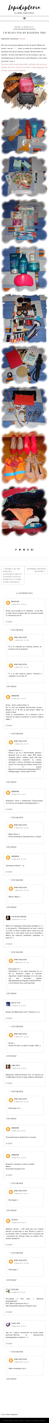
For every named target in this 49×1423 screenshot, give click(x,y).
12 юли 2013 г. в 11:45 (21, 640)
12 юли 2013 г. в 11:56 (21, 962)
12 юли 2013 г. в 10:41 (18, 698)
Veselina (15, 1289)
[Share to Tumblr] (28, 549)
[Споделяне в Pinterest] (24, 549)
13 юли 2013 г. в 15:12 (21, 1102)
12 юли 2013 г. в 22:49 (18, 1157)
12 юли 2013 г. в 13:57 (18, 1005)
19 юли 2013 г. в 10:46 (21, 1263)
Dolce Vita (15, 1003)
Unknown (15, 696)
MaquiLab (15, 601)
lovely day (15, 1323)
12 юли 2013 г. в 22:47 (18, 1131)
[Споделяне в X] (20, 549)
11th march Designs (38, 1420)
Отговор (9, 622)
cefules (14, 1220)
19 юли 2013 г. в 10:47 (21, 1362)
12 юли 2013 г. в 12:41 (21, 667)
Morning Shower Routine (36, 570)
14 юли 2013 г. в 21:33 (18, 1326)
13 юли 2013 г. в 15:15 (21, 1037)
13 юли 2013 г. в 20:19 (18, 1222)
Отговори (17, 630)
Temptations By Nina (16, 1420)
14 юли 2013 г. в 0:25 (18, 1292)
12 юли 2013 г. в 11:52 (21, 828)
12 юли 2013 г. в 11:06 (18, 919)
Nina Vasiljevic (20, 637)
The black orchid (18, 917)
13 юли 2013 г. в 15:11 (21, 1193)
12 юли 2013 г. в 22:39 (18, 1068)
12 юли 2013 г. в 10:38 (18, 604)
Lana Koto (15, 1065)
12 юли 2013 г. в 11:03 (18, 859)
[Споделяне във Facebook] (16, 549)
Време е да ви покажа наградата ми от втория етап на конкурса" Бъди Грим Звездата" (12, 575)
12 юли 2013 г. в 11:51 (21, 744)
